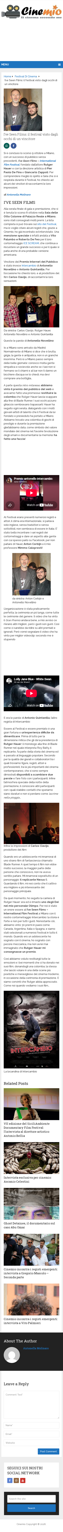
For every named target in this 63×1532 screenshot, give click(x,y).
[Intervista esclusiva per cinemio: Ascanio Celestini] (31, 1158)
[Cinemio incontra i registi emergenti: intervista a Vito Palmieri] (31, 1299)
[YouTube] (22, 1480)
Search (31, 1508)
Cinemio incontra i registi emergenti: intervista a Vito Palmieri (31, 1321)
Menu (5, 64)
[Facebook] (9, 1480)
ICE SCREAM (31, 243)
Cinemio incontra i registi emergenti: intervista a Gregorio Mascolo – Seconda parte (31, 1273)
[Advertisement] (31, 43)
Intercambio (29, 265)
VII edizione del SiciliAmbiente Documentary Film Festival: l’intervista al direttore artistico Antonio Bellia (27, 1130)
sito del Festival (46, 224)
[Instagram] (16, 1480)
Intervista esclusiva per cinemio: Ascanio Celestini (27, 1179)
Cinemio (21, 1524)
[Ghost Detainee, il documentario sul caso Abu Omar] (31, 1204)
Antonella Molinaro (19, 194)
